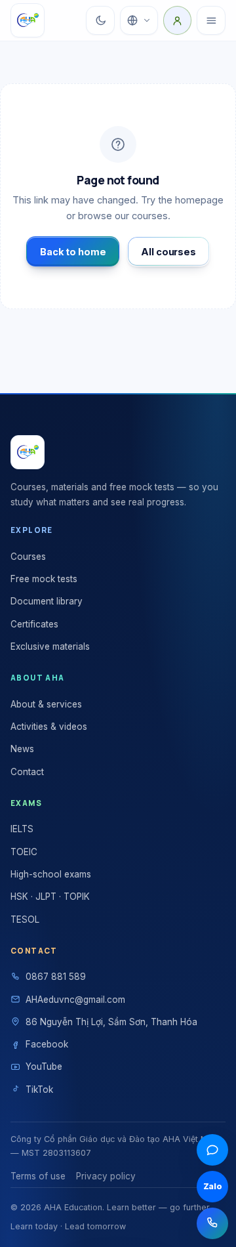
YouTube (44, 1066)
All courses (168, 251)
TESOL (24, 919)
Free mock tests (43, 579)
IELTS (21, 829)
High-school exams (50, 874)
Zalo (212, 1186)
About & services (46, 704)
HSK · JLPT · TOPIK (50, 896)
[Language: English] (139, 20)
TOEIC (23, 852)
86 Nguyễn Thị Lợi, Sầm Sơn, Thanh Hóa (111, 1022)
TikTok (39, 1089)
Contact (27, 772)
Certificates (34, 624)
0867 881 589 (56, 976)
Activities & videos (48, 726)
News (22, 749)
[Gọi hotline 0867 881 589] (212, 1223)
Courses (28, 556)
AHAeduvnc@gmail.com (75, 999)
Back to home (73, 251)
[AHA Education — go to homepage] (27, 20)
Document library (46, 601)
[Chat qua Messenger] (212, 1150)
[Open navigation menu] (211, 20)
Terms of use (38, 1176)
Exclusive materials (50, 646)
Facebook (47, 1044)
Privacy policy (106, 1176)
